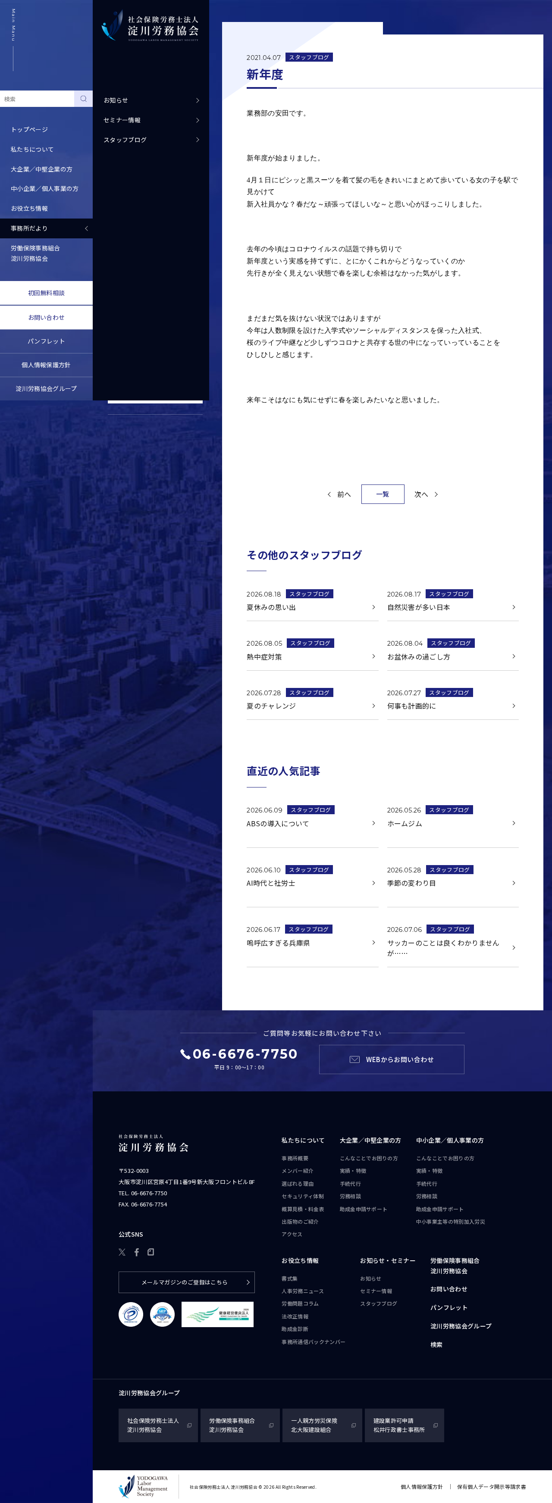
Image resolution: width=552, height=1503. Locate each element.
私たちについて (303, 1140)
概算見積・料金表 (303, 1208)
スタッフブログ (125, 139)
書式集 (290, 1278)
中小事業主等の (450, 1221)
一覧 (382, 493)
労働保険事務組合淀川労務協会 (35, 253)
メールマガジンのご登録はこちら (184, 1282)
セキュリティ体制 (303, 1196)
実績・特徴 (353, 1170)
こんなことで (369, 1158)
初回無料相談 (46, 292)
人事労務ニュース (303, 1290)
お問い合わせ (46, 317)
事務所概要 (295, 1158)
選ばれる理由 (298, 1183)
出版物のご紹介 (300, 1221)
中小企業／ (450, 1140)
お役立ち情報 (300, 1260)
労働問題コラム (300, 1303)
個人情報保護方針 (46, 364)
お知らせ (116, 100)
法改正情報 (295, 1316)
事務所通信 (313, 1341)
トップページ (29, 129)
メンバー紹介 (298, 1170)
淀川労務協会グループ (46, 388)
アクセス (292, 1233)
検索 (436, 1344)
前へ (344, 494)
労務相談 (350, 1196)
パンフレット (46, 341)
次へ (421, 494)
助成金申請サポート (364, 1208)
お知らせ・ (388, 1260)
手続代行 (350, 1183)
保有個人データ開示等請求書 (491, 1486)
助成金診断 (295, 1328)
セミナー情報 (122, 120)
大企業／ (370, 1140)
